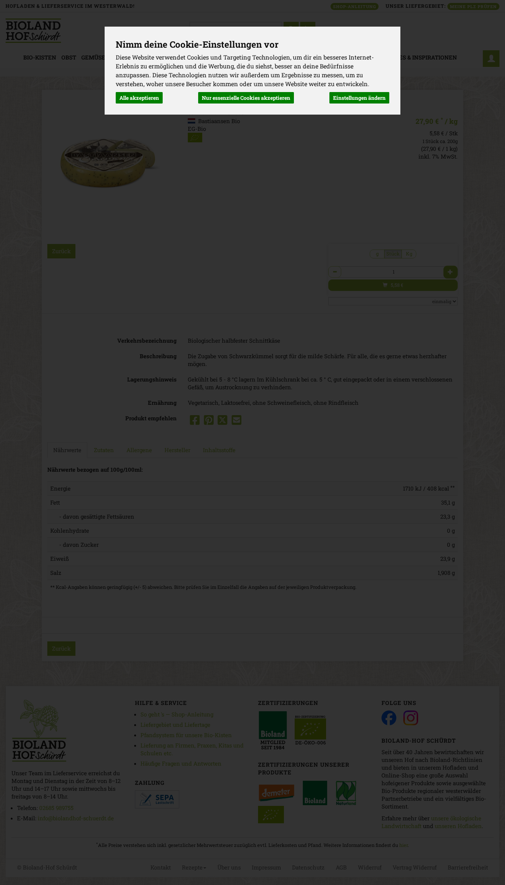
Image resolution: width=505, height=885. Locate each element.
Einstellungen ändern (359, 97)
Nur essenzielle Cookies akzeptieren (246, 97)
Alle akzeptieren (139, 97)
